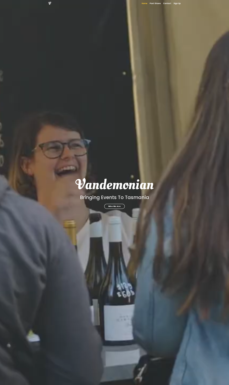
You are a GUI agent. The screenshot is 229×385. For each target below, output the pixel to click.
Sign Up (177, 3)
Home (144, 3)
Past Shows (155, 3)
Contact (167, 3)
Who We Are (114, 206)
